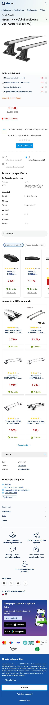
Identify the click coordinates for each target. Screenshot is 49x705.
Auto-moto (7, 10)
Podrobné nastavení (24, 694)
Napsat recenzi (26, 146)
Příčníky (43, 10)
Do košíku (14, 347)
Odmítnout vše (24, 700)
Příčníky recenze (11, 493)
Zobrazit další (23, 445)
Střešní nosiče (32, 10)
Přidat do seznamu (11, 119)
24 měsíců (22, 466)
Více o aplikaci (11, 618)
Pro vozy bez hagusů (15, 487)
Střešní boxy (11, 293)
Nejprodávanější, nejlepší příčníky (17, 490)
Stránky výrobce (24, 469)
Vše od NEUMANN (8, 15)
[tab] (4, 129)
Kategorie (7, 454)
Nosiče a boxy (19, 10)
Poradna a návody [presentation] (15, 129)
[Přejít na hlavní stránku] (7, 3)
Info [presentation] (4, 129)
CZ (6, 594)
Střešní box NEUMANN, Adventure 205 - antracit (32, 273)
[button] (24, 507)
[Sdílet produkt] (45, 19)
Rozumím (24, 687)
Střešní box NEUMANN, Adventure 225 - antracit (11, 273)
